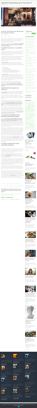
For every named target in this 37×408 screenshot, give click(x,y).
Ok (18, 406)
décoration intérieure (29, 111)
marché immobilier (32, 119)
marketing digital (30, 120)
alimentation (29, 102)
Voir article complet (4, 364)
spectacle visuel (31, 123)
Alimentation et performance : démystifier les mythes (30, 182)
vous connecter (7, 199)
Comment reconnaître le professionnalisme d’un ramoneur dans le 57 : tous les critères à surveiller (21, 379)
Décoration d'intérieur (30, 110)
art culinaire (29, 104)
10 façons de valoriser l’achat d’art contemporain (30, 322)
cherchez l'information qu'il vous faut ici (16, 3)
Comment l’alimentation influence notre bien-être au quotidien (8, 368)
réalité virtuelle (29, 122)
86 (27, 349)
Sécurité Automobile (27, 125)
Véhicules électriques (31, 129)
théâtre (31, 125)
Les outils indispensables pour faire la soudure (29, 164)
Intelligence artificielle (30, 116)
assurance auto (31, 105)
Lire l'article (27, 150)
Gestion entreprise (27, 115)
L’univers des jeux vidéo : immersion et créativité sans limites (29, 66)
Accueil (3, 27)
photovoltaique (28, 121)
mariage (26, 120)
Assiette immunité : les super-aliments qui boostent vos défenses (30, 240)
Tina (3, 34)
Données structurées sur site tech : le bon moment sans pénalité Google (30, 88)
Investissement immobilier (28, 119)
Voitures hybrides (31, 128)
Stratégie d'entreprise (30, 124)
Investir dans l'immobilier (30, 117)
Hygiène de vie (29, 116)
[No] (35, 405)
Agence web (26, 102)
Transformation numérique (30, 128)
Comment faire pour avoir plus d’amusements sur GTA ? (10, 183)
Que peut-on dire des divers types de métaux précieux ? (14, 185)
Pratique (7, 34)
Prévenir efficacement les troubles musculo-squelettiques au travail (30, 295)
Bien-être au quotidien (30, 107)
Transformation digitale (30, 127)
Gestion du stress (30, 114)
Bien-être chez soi (33, 108)
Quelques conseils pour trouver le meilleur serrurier (30, 259)
